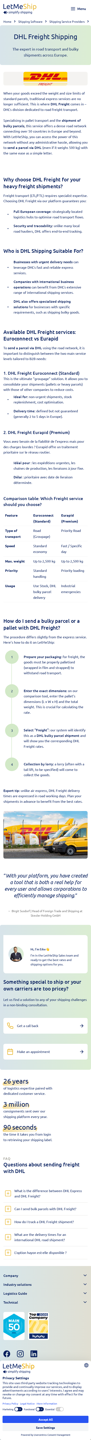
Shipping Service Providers (67, 21)
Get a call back (27, 1025)
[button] (45, 1275)
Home (7, 21)
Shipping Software (30, 21)
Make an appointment (33, 1051)
